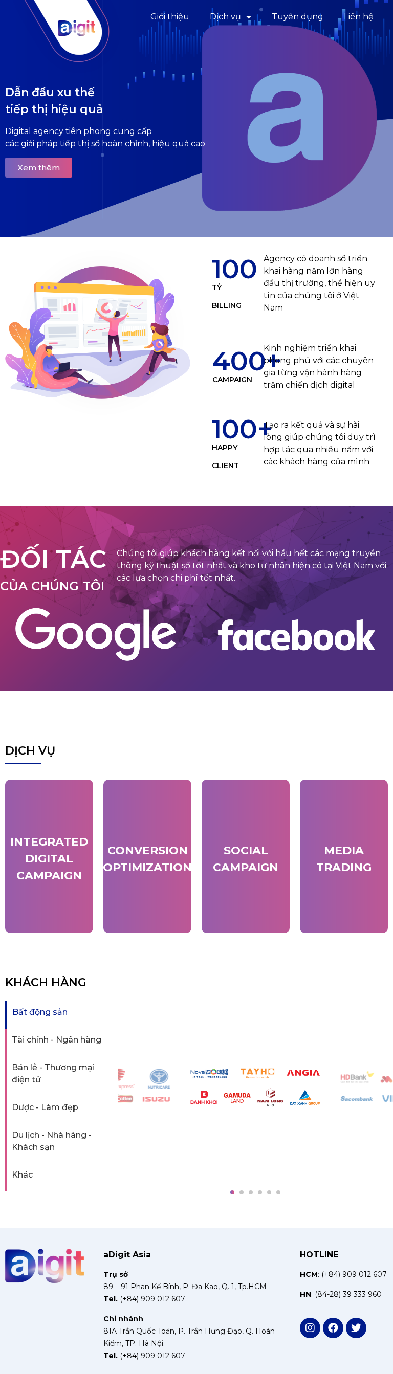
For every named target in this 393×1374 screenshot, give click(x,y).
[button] (1, 636)
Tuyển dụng (297, 16)
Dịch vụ (225, 16)
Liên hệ (359, 16)
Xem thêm (38, 167)
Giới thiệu (169, 16)
